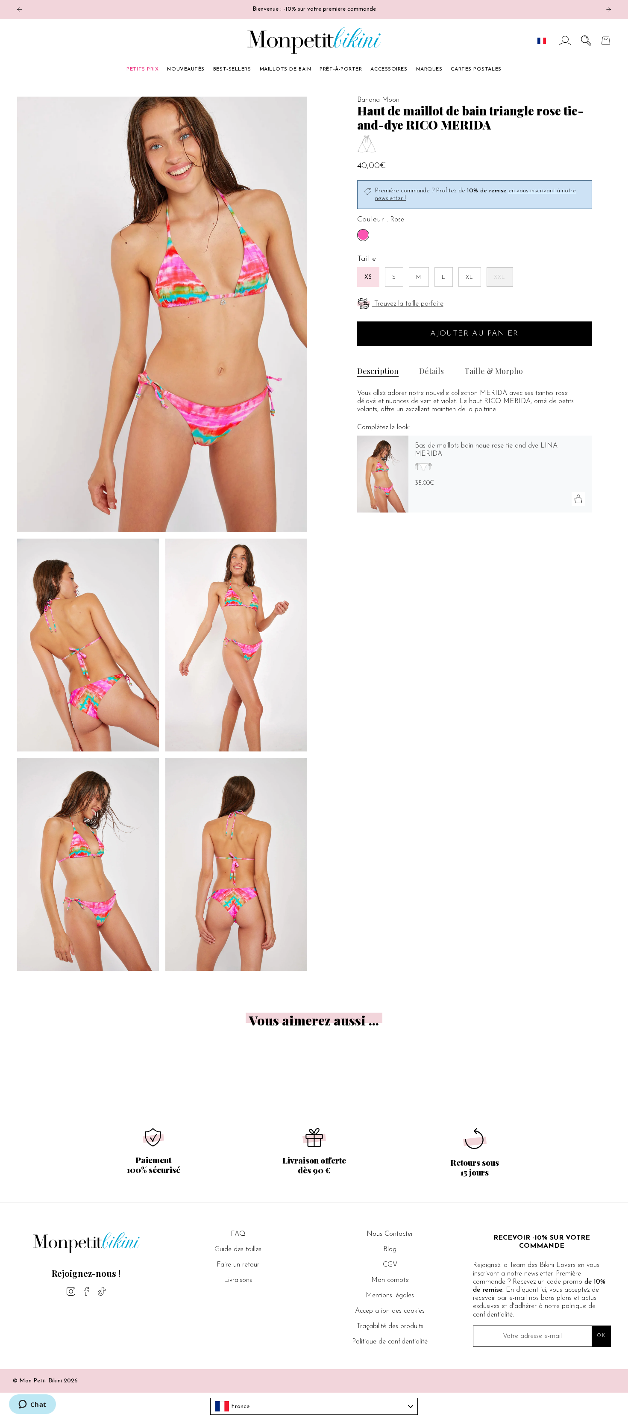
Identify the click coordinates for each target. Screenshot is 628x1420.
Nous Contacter (390, 1234)
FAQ (238, 1234)
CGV (390, 1264)
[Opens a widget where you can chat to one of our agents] (32, 1405)
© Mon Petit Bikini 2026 (45, 1381)
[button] (586, 40)
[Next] (609, 10)
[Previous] (19, 10)
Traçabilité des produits (390, 1326)
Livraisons (238, 1280)
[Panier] (606, 40)
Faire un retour (238, 1264)
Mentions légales (390, 1295)
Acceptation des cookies (390, 1311)
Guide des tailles (237, 1249)
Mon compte (390, 1280)
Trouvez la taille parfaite (408, 303)
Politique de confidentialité (390, 1341)
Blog (389, 1249)
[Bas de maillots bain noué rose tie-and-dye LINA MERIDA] (382, 474)
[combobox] (314, 1406)
